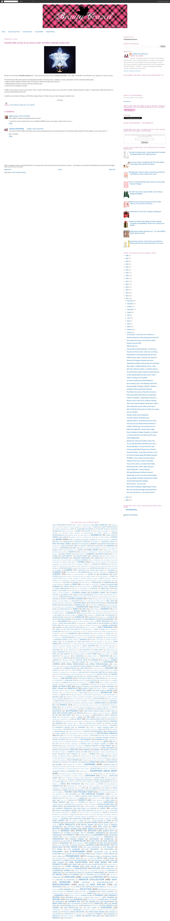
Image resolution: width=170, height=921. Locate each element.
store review (84, 905)
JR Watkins (85, 633)
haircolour (111, 864)
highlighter (81, 868)
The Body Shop (85, 792)
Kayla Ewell (106, 654)
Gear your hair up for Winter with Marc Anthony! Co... (142, 423)
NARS (55, 707)
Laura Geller (104, 670)
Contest (57, 574)
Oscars (108, 723)
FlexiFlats (58, 607)
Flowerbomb (69, 607)
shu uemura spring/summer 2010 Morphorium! (140, 380)
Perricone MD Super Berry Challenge (137, 481)
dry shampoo (90, 843)
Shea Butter (95, 768)
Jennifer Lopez (60, 639)
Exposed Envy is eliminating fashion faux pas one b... (142, 354)
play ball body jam (59, 893)
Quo (106, 741)
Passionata (68, 729)
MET (101, 682)
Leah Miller (83, 672)
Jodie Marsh (97, 641)
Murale (63, 705)
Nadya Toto (79, 707)
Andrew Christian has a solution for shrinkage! (140, 461)
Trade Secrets (59, 802)
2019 (127, 275)
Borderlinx (56, 552)
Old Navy (111, 719)
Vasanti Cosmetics (64, 808)
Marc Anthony (108, 686)
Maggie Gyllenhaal (98, 684)
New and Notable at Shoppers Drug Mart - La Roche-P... (143, 432)
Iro (84, 631)
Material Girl (57, 692)
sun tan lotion (89, 907)
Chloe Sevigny (106, 566)
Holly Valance (91, 627)
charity (70, 835)
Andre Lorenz (102, 533)
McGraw (55, 694)
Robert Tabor (60, 751)
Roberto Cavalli (74, 751)
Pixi (58, 735)
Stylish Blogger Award (133, 438)
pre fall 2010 (73, 895)
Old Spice (56, 721)
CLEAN (55, 556)
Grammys (111, 615)
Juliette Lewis (100, 647)
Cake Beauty (67, 556)
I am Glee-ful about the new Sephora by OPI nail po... (142, 435)
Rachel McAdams (71, 743)
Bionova (55, 547)
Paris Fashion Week (106, 727)
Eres (113, 596)
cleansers (97, 835)
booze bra (111, 828)
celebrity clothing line (73, 832)
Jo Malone (69, 641)
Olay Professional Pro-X (95, 719)
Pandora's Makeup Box (64, 727)
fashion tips (70, 853)
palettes (85, 889)
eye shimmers (74, 849)
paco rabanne (65, 889)
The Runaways (57, 794)
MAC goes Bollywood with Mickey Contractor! (140, 472)
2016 (127, 284)
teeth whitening (77, 912)
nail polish (97, 884)
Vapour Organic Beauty (107, 806)
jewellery (57, 872)
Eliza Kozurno (64, 592)
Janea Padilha (64, 635)
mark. (115, 879)
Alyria (87, 531)
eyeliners (58, 851)
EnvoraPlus (94, 596)
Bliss (80, 550)
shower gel (74, 901)
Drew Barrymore (62, 588)
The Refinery (110, 792)
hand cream (72, 866)
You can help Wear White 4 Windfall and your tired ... (142, 443)
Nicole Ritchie (104, 713)
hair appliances (80, 860)
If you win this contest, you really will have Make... (141, 464)
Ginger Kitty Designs (62, 611)
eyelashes (108, 849)
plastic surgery (107, 891)
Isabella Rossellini (108, 631)
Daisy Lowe (111, 578)
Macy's (62, 684)
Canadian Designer (61, 558)
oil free (76, 886)
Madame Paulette (73, 684)
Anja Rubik (84, 535)
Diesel (66, 584)
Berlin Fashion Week (70, 545)
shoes (115, 899)
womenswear (110, 915)
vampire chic (80, 914)
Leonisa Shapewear (61, 674)
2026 (127, 255)
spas (106, 903)
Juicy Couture (89, 646)
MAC (93, 682)
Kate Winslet (65, 654)
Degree (76, 582)
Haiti (54, 621)
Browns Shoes (79, 554)
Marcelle (73, 688)
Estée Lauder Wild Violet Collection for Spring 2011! (141, 395)
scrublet (96, 897)
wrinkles (56, 918)
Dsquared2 (83, 588)
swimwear (77, 909)
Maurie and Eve (71, 692)
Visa (106, 810)
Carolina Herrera (81, 560)
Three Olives (110, 796)
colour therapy (95, 837)
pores (90, 893)
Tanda (107, 788)
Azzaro (85, 539)
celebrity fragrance (96, 833)
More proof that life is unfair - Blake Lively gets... (141, 466)
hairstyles (57, 866)
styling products (106, 905)
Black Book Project (94, 547)
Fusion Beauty (64, 609)
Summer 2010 (58, 786)
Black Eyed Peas (109, 547)
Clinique (57, 572)
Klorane (94, 660)
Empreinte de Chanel (80, 596)
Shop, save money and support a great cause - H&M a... (143, 403)
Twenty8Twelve (58, 804)
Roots (75, 756)
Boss (64, 552)
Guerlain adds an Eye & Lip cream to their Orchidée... (142, 475)
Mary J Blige (70, 690)
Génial (103, 617)
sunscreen (106, 907)
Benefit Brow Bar (108, 543)
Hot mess (56, 629)
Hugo (76, 629)
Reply (10, 123)
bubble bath (108, 831)
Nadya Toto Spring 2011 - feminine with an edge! (140, 429)
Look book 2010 (70, 680)
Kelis (65, 656)
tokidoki (112, 911)
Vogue (74, 812)
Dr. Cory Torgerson (109, 586)
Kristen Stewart (79, 662)
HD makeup (77, 619)
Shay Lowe (84, 768)
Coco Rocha (71, 572)
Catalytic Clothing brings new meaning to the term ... (142, 426)
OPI (88, 717)
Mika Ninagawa (100, 696)
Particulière (57, 729)
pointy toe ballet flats (76, 893)
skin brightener (107, 901)
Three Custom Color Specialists (88, 796)
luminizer (59, 879)
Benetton (56, 545)
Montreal (113, 700)
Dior (74, 584)
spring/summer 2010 (67, 905)
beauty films (103, 824)
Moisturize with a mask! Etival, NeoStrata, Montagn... (142, 400)
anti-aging (92, 822)
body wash (87, 829)
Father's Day (80, 605)
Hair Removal (90, 619)
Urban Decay (58, 806)
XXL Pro (109, 816)
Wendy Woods (84, 814)
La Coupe (114, 666)
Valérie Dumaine (89, 806)
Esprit (63, 598)
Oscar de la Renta (94, 723)
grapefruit (57, 860)
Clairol (58, 570)
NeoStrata (57, 711)
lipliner (85, 877)
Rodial (93, 754)
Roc (86, 752)
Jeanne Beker (68, 637)
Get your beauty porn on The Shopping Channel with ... (142, 383)
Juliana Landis (58, 647)
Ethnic (89, 598)
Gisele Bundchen (109, 611)
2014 (127, 290)
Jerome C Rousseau (97, 639)
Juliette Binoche (86, 647)
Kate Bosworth (95, 651)
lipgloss (69, 877)
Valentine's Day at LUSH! (134, 343)
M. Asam (80, 682)
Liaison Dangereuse (77, 674)
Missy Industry (112, 698)
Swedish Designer (68, 788)
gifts (99, 858)
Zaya (88, 820)
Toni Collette (93, 798)
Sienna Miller (76, 773)
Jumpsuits (111, 647)
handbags (57, 868)
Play (65, 735)
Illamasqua (57, 631)
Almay (78, 531)
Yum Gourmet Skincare (103, 818)
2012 (127, 295)
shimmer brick (103, 899)
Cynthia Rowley (86, 578)
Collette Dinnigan (99, 572)
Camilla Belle (110, 556)
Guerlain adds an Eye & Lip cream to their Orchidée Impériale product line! (37, 43)
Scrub (92, 762)
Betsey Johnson (87, 545)
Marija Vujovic (102, 688)
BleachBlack (70, 549)
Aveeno (114, 537)
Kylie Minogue (94, 662)
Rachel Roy (86, 743)
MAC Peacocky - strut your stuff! (136, 484)
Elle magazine (86, 594)
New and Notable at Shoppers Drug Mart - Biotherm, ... (142, 386)
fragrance (73, 856)
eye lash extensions (91, 847)
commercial (109, 837)
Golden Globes (70, 615)
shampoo (77, 899)
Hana (81, 621)
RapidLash (57, 745)
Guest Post (93, 617)
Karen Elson (110, 649)
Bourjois (72, 552)
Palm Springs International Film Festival (93, 725)
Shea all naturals (109, 768)
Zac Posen (73, 820)
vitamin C (99, 914)
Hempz (81, 625)
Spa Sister (111, 777)
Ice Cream (111, 629)
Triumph (82, 802)
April (128, 324)
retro (80, 897)
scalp (87, 897)
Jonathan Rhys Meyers (94, 643)
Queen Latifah (84, 741)
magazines (71, 879)
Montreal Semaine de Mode (83, 703)
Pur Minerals (86, 739)
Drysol (74, 588)
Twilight (68, 804)
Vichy (103, 808)
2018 (127, 278)
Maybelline (106, 692)
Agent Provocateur (109, 527)
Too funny (105, 798)
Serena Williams (58, 766)
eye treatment (92, 849)
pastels (102, 889)
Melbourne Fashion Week (93, 694)
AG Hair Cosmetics (100, 525)
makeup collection (91, 879)
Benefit (94, 543)
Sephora (90, 764)
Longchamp (58, 680)
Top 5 (63, 800)
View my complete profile (132, 71)
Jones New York (109, 643)
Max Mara (94, 692)
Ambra (106, 531)
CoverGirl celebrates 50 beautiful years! (138, 418)
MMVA (106, 682)
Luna (73, 682)
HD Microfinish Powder (62, 619)
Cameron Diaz (96, 556)
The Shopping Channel (93, 794)
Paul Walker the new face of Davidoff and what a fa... (142, 392)
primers (99, 895)
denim (55, 843)
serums (56, 899)
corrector (109, 839)
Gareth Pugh (94, 609)
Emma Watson (65, 596)
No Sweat (86, 715)
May (128, 321)
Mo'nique (71, 700)
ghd (91, 858)
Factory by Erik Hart (95, 600)
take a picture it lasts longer (103, 909)
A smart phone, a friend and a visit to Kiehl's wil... (141, 334)
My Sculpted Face (86, 705)
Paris (92, 727)
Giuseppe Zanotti (58, 613)
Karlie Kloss (72, 651)
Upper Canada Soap (106, 804)
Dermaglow (109, 582)
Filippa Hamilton (111, 605)
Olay (79, 719)
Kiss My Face (81, 660)
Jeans (90, 637)
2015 (127, 287)
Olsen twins (78, 721)
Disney (103, 584)
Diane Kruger (57, 584)
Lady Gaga (84, 668)
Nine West (66, 715)
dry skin (103, 843)
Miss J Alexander (76, 698)
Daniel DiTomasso (77, 580)
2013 (127, 293)
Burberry (91, 554)
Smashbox (90, 775)
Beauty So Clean (81, 543)
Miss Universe (99, 698)
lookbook (113, 877)
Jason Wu (100, 635)
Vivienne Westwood (62, 812)
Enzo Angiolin (105, 596)
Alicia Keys (69, 531)
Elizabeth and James (69, 594)
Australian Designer (90, 537)
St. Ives (61, 781)
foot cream (109, 853)
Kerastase (104, 656)
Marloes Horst (58, 690)
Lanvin (55, 670)
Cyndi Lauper (73, 578)
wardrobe (111, 914)
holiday (96, 868)
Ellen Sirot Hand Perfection (105, 594)
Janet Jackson (77, 635)
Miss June (88, 698)
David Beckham (91, 580)
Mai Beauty (111, 684)
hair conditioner (78, 862)
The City (101, 792)
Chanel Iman (94, 562)
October (129, 306)
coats (73, 837)
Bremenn (108, 552)
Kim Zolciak (102, 658)
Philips (87, 731)
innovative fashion (97, 870)
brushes (92, 831)
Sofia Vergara (67, 777)
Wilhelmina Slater (59, 816)
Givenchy (71, 613)
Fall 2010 (110, 601)
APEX (54, 527)
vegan (89, 914)
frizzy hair (75, 858)
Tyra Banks (78, 804)
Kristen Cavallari (62, 662)
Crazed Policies (50, 31)
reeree (11, 116)
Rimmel (97, 749)
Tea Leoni (114, 790)
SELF (84, 758)
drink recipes (78, 843)
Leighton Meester (98, 672)
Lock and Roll (112, 678)
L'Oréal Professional (75, 664)
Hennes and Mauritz (93, 625)
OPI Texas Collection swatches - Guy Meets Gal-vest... (143, 369)
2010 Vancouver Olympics (63, 525)
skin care (57, 903)
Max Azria (84, 692)
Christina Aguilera (97, 568)
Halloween (62, 621)
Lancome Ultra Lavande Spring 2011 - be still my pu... (142, 349)
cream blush (79, 841)
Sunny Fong (82, 786)
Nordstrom (96, 715)
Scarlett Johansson (78, 762)
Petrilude (78, 731)
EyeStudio (76, 600)
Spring (70, 780)
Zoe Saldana (98, 820)
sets (68, 899)
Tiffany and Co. (59, 798)
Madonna (85, 684)
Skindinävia (67, 775)
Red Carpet (106, 745)
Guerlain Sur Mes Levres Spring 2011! (137, 415)
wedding (56, 915)
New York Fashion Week (63, 713)
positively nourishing (109, 893)
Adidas (96, 527)
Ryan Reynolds (60, 758)
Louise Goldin (104, 680)
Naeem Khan (90, 707)
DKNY (102, 578)
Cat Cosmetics (96, 560)
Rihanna (86, 749)
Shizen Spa (83, 771)
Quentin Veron (96, 741)
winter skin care (92, 916)
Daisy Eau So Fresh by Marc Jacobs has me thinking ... (143, 352)
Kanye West (98, 649)
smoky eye (87, 903)
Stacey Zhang (79, 781)
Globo (115, 613)
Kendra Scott (92, 656)
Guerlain (22, 105)
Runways (114, 756)
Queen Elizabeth (71, 741)
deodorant (64, 843)
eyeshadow (77, 851)
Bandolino (68, 541)
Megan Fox (65, 694)
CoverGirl (104, 574)
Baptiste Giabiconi (82, 541)
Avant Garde (104, 537)
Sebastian (113, 762)
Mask (110, 690)
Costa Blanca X (79, 574)
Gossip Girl (100, 615)
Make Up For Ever (62, 686)
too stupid (57, 914)
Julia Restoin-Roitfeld (107, 645)
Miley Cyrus (63, 698)
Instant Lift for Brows (72, 631)
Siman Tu (87, 773)
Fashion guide (66, 605)
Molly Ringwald (81, 700)
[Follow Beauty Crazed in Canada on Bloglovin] (129, 111)
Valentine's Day (73, 806)
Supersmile (107, 786)
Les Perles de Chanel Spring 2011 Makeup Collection (142, 455)
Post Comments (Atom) (19, 172)
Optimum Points (102, 721)
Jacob (108, 633)
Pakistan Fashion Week (69, 725)
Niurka (77, 715)
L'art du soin (63, 666)
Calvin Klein (82, 556)
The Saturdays (72, 794)
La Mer (57, 668)
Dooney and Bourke (83, 586)
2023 (127, 264)
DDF (96, 578)
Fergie (101, 605)
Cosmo (69, 574)
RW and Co (57, 743)
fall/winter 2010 (101, 851)
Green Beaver (58, 617)
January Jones (89, 635)
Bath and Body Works (62, 543)
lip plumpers (73, 874)
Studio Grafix (90, 784)
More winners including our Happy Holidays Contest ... (142, 486)
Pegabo (114, 729)
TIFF (83, 788)
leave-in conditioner (95, 872)
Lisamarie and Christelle (16, 128)
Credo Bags (67, 576)
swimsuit (67, 909)
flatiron (97, 853)
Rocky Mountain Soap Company (65, 754)
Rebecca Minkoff (92, 745)
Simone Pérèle (98, 773)
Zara (82, 820)
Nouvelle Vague (69, 717)
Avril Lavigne (74, 539)
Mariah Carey (87, 688)
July (128, 315)
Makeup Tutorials (83, 686)
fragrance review (110, 856)
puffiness (69, 897)
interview (111, 870)
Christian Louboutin (80, 568)
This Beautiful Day (131, 509)
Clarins (68, 570)
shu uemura (90, 901)
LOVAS (97, 666)
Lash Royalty (77, 670)
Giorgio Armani (80, 611)
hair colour (58, 862)
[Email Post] (5, 103)
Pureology (100, 739)
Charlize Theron (83, 564)
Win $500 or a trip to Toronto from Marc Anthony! (141, 458)
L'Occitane (108, 662)
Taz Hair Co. (103, 790)
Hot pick (66, 629)
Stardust (90, 781)
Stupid (100, 784)
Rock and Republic (108, 751)
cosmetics (57, 841)
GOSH (75, 609)
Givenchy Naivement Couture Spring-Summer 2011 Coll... (143, 337)
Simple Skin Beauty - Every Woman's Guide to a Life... (142, 452)
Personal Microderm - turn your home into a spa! (140, 446)
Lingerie (113, 674)
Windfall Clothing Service (77, 816)
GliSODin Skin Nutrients (102, 613)
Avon (59, 539)
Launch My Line (91, 670)
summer (56, 907)
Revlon (74, 749)
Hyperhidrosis (86, 629)
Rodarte (84, 754)
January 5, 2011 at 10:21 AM (35, 128)
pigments (93, 891)
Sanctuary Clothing (97, 760)
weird (78, 916)
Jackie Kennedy (98, 633)
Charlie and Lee (68, 564)
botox (55, 830)
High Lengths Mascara (74, 627)
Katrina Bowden (78, 654)
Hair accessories (106, 619)
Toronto (82, 800)
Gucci (69, 617)
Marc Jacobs (58, 688)
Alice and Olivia (102, 529)
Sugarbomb (111, 784)
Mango (96, 686)
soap (97, 903)
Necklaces (101, 709)
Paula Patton (91, 729)
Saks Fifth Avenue (59, 760)
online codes (98, 886)
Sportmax (62, 780)
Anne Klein (110, 535)
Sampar (85, 760)
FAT (84, 600)
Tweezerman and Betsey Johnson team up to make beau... (143, 363)
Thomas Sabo (66, 796)
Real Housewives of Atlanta (73, 745)
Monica (105, 700)
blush (89, 827)
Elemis (96, 590)
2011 (127, 298)
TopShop (71, 800)
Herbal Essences (110, 625)
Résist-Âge (71, 758)
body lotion (70, 829)
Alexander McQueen (85, 529)
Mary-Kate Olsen (98, 690)
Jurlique (56, 649)
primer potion (86, 895)
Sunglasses (71, 786)
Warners (65, 814)
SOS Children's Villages (107, 758)
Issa (62, 633)
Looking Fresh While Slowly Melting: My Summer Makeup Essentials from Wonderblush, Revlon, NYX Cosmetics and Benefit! (146, 223)
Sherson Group (59, 771)
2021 (127, 270)
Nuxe (80, 717)
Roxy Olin (95, 756)
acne (109, 820)
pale (76, 889)
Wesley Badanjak (97, 814)
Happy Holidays (102, 621)
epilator (65, 845)
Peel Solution (103, 729)
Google (90, 615)
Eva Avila (98, 598)
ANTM (113, 525)
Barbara (96, 541)
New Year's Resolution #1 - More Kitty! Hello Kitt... (141, 492)
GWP (84, 609)
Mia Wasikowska (109, 694)
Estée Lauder (76, 599)
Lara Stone (65, 670)
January (129, 332)
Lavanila (63, 672)
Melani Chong (76, 694)
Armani (55, 537)
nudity (68, 886)
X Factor (100, 816)
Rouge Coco (85, 756)
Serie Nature (70, 766)
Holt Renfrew (105, 627)
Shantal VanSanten (108, 766)
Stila (63, 784)
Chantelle (104, 562)
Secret (59, 764)
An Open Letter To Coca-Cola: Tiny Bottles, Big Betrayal (145, 211)
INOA (103, 629)
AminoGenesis (88, 533)
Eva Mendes (108, 598)
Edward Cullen (86, 590)
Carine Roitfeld (109, 558)
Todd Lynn (72, 798)
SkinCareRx (56, 775)
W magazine (96, 812)
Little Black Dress (84, 678)
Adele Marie (87, 527)
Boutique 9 (84, 552)
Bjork (82, 547)
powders (59, 895)
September (130, 309)
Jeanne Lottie (80, 637)
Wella (73, 814)
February (130, 329)
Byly (113, 554)
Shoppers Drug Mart (103, 771)
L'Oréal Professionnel (99, 664)
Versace (93, 808)
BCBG (93, 539)
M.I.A (86, 682)
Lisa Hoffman (106, 676)
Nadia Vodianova (66, 707)
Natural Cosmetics (86, 709)
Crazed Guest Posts (14, 31)
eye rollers (108, 847)
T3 (78, 788)
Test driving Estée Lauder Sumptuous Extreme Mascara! (143, 372)
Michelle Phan (71, 696)
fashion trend (84, 853)
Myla (96, 705)
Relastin (96, 747)
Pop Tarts (95, 735)
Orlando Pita (71, 723)
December (130, 301)
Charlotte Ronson (99, 564)
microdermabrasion (105, 882)
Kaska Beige (83, 651)
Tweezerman (108, 802)
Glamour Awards (86, 613)
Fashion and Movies (97, 603)
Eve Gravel (65, 600)
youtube (67, 918)
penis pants (111, 889)
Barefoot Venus (108, 541)
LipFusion (59, 676)
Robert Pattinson (110, 749)
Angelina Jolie (72, 535)
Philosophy (98, 731)
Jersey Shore (110, 639)
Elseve (55, 596)
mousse (82, 884)
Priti (77, 737)
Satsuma (64, 762)
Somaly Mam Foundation (83, 777)
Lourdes (114, 680)
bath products (67, 824)
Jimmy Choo (57, 641)
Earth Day (105, 588)
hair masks (101, 862)
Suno (90, 786)
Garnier (105, 609)
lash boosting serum (73, 872)
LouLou (81, 680)
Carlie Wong (66, 560)
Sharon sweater (72, 768)
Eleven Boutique (106, 590)
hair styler (86, 864)
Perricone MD (60, 731)
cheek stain (84, 835)
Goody (81, 615)
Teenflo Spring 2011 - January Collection (138, 469)
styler (94, 905)
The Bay (68, 792)
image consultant (81, 870)
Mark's (112, 688)
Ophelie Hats (89, 721)
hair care (110, 860)
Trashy (72, 802)
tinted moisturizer (96, 912)
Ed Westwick (74, 590)
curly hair (95, 841)
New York (111, 711)
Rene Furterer (108, 748)
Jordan (55, 645)
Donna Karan (69, 586)
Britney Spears (65, 554)
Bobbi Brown (92, 550)
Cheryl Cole (94, 566)
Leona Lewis (112, 672)
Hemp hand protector (68, 625)
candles (56, 833)
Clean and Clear (97, 570)
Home (3, 31)
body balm (103, 827)
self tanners (108, 897)
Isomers (55, 633)
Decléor (66, 582)
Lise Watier (66, 678)
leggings (111, 872)
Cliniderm (111, 570)
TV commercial (95, 788)
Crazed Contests (27, 31)
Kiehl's (66, 658)
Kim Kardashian (79, 658)
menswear (86, 882)
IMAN (96, 629)
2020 (127, 273)
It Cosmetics (71, 633)
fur (85, 858)
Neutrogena (72, 711)
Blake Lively (58, 549)
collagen (82, 837)
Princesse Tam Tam (66, 737)
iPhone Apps (109, 868)
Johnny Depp (66, 643)
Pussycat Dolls (58, 741)
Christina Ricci (112, 568)
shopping (60, 901)
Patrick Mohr (79, 729)
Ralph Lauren (100, 743)
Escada (55, 598)
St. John (69, 781)
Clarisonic (81, 570)
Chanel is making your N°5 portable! (137, 377)
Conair (111, 572)
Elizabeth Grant (98, 592)
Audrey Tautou (76, 537)
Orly (81, 723)
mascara (65, 882)
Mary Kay (81, 690)
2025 (127, 258)
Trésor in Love (94, 802)
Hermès (59, 627)
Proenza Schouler (87, 737)
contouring (94, 839)
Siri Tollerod (110, 773)
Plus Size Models (75, 735)
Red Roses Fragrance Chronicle (79, 747)
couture (66, 841)
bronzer (65, 831)
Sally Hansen (73, 760)
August (129, 312)
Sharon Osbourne (59, 768)
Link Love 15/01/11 (132, 412)
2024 (127, 261)
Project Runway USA (61, 739)
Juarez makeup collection (70, 645)
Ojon (72, 719)
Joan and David (84, 641)
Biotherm (64, 548)
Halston (74, 621)
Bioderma (110, 546)
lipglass (56, 877)
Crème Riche (90, 576)
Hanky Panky (89, 621)
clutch (65, 837)
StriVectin (75, 784)
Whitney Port (110, 814)
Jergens (83, 639)
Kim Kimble (92, 658)
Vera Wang (81, 808)
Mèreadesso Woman (108, 705)
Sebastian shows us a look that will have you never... (142, 420)
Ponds (86, 735)
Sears (102, 762)
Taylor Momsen (78, 790)
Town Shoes (110, 800)
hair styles (99, 864)
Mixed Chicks (60, 700)
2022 (127, 267)
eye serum (57, 849)
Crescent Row (79, 576)
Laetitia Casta (97, 668)
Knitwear (105, 660)
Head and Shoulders (67, 623)
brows (79, 831)
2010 (127, 497)
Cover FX (92, 574)
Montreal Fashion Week (64, 703)
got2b (111, 858)
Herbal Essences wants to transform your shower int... (142, 357)
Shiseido (71, 771)
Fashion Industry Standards (62, 603)
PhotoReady (73, 733)
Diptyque (95, 584)
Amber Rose (97, 531)
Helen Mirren (104, 623)
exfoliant (105, 845)
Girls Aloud (95, 611)
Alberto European (61, 529)
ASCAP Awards (63, 527)
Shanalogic (96, 766)
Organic (114, 721)
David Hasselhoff (105, 580)
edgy (57, 845)
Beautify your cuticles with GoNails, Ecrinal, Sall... (141, 441)
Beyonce (100, 545)
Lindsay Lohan (102, 674)
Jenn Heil (99, 637)
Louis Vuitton (91, 680)
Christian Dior (65, 568)
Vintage (99, 810)
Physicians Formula (107, 733)
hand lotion (90, 866)
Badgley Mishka (103, 539)
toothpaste (68, 914)
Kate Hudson (107, 651)
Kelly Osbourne (77, 656)
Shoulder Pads (64, 773)
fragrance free (93, 856)
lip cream (31, 105)
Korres (114, 660)
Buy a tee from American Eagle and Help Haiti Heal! (141, 489)
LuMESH (57, 682)
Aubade (65, 537)
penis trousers (58, 891)
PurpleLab (111, 739)
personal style (72, 891)
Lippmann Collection (74, 676)
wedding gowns (67, 915)
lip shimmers (89, 874)
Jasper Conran (110, 635)
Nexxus (80, 713)
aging (81, 822)
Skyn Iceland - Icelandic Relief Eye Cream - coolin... (142, 366)
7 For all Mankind (82, 525)
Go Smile (58, 615)
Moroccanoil (100, 703)
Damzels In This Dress (60, 580)
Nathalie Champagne (69, 709)
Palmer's (114, 725)
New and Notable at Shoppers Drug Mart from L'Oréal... (142, 478)
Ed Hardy (63, 590)
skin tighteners (74, 903)
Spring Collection (83, 780)
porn (98, 893)
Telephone (58, 792)
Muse (75, 705)
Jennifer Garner (111, 637)
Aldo (72, 529)
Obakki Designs (101, 717)
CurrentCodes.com (59, 578)
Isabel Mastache (93, 631)
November (130, 303)
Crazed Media (39, 31)
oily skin (86, 887)
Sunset (97, 786)
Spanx (55, 780)
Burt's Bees (104, 554)
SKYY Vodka (92, 758)
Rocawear (95, 751)
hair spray (72, 864)
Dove (95, 586)
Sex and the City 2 (83, 766)
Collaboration (84, 572)
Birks (75, 547)
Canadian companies (81, 558)
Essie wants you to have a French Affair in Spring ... (142, 340)
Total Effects (97, 800)
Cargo (97, 558)
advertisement (70, 822)
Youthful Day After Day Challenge (76, 818)
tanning (56, 911)
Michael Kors (58, 696)
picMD (84, 891)
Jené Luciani (73, 639)
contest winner (77, 839)
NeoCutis (112, 709)
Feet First (92, 605)
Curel (112, 576)
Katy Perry (92, 654)
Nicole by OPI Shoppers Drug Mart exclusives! (140, 360)
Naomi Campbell (103, 707)
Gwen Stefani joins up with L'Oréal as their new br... (141, 406)
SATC (78, 758)
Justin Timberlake (70, 649)
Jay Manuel (56, 637)
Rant (112, 743)
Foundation (82, 607)
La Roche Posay (69, 668)
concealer (58, 839)
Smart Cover (78, 775)
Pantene (81, 727)
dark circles (108, 841)
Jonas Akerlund (78, 643)
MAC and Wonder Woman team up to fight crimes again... (143, 409)
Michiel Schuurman (85, 696)
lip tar (112, 874)
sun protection (71, 907)
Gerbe (115, 609)
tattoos (65, 911)
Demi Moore (85, 582)
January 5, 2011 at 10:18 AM (21, 116)
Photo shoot (60, 733)
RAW (114, 741)
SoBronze (103, 775)
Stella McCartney (102, 781)
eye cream (14, 105)
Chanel (81, 562)
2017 (127, 281)
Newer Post (7, 169)
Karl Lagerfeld (59, 651)
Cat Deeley (108, 560)
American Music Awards (71, 533)
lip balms (57, 874)
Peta (70, 731)
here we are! (127, 101)
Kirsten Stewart (68, 660)
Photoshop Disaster (87, 733)
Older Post (112, 169)
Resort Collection (60, 749)
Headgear (82, 623)
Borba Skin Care (109, 549)
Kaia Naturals (84, 649)
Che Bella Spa (63, 566)
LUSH (104, 666)
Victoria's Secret (69, 810)
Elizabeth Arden (79, 592)
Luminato (65, 682)
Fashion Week (80, 603)
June (128, 318)
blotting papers (74, 826)
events (90, 845)
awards (106, 822)
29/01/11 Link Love (132, 346)
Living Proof (100, 678)
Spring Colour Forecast (103, 780)
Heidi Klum (92, 623)
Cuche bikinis (102, 576)
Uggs (86, 804)
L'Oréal (56, 664)
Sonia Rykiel (100, 777)
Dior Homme (85, 584)
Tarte (65, 790)
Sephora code (109, 764)
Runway (104, 756)
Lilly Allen (90, 674)
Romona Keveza (65, 756)
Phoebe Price (112, 731)
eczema (114, 843)
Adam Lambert (75, 527)
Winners (92, 816)
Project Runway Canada (105, 737)
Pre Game (105, 735)
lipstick (97, 877)
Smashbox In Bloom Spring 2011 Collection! (139, 389)
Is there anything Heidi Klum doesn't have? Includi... (142, 375)
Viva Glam (113, 810)
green (67, 860)
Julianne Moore (71, 647)
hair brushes (96, 860)
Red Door (62, 747)
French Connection (102, 607)
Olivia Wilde (67, 721)
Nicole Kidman (92, 713)
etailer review (77, 845)
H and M (111, 617)
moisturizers (61, 884)
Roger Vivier (104, 754)
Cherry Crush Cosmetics (79, 566)
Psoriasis (74, 739)
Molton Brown (95, 700)
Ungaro (93, 804)
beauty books (87, 824)
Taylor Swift (91, 790)
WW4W (105, 812)
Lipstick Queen (92, 676)
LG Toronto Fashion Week (81, 666)
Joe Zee (107, 641)
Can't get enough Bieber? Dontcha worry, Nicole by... (142, 449)
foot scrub (57, 856)
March (129, 326)
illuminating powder (61, 870)
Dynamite (93, 588)
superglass (57, 909)
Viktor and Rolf (87, 810)
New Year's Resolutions (94, 711)
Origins (59, 723)
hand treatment (108, 866)
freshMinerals (61, 858)
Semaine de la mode (74, 764)
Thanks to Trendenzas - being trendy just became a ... (142, 397)
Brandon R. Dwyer (96, 552)
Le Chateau (72, 672)
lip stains (101, 874)
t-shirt (86, 909)
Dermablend (97, 582)
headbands (68, 868)
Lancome (109, 668)
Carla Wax (56, 560)
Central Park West (68, 562)
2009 (127, 500)
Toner (81, 798)
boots (101, 829)
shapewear (92, 899)
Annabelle (96, 535)
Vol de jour (84, 812)
